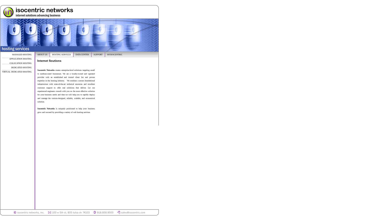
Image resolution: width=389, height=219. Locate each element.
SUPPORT (98, 54)
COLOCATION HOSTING (21, 63)
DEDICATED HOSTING (21, 67)
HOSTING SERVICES (61, 54)
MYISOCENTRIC (114, 54)
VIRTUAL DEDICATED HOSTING (17, 72)
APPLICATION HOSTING (20, 59)
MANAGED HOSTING (22, 54)
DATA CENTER (82, 54)
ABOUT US (42, 54)
